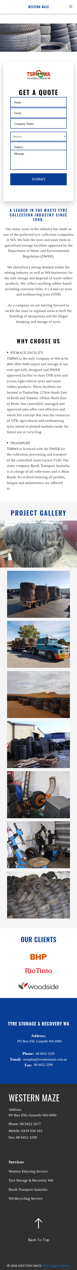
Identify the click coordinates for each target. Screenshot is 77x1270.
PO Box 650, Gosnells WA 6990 (32, 1115)
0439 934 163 (31, 1131)
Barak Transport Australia (28, 1190)
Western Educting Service (28, 1171)
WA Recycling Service (25, 1198)
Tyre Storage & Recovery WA (31, 1180)
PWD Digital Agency (56, 1266)
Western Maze (38, 6)
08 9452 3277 (30, 1124)
